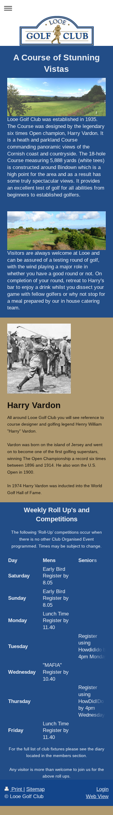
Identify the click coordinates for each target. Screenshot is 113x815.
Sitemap (35, 789)
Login (102, 789)
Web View (97, 796)
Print (17, 789)
